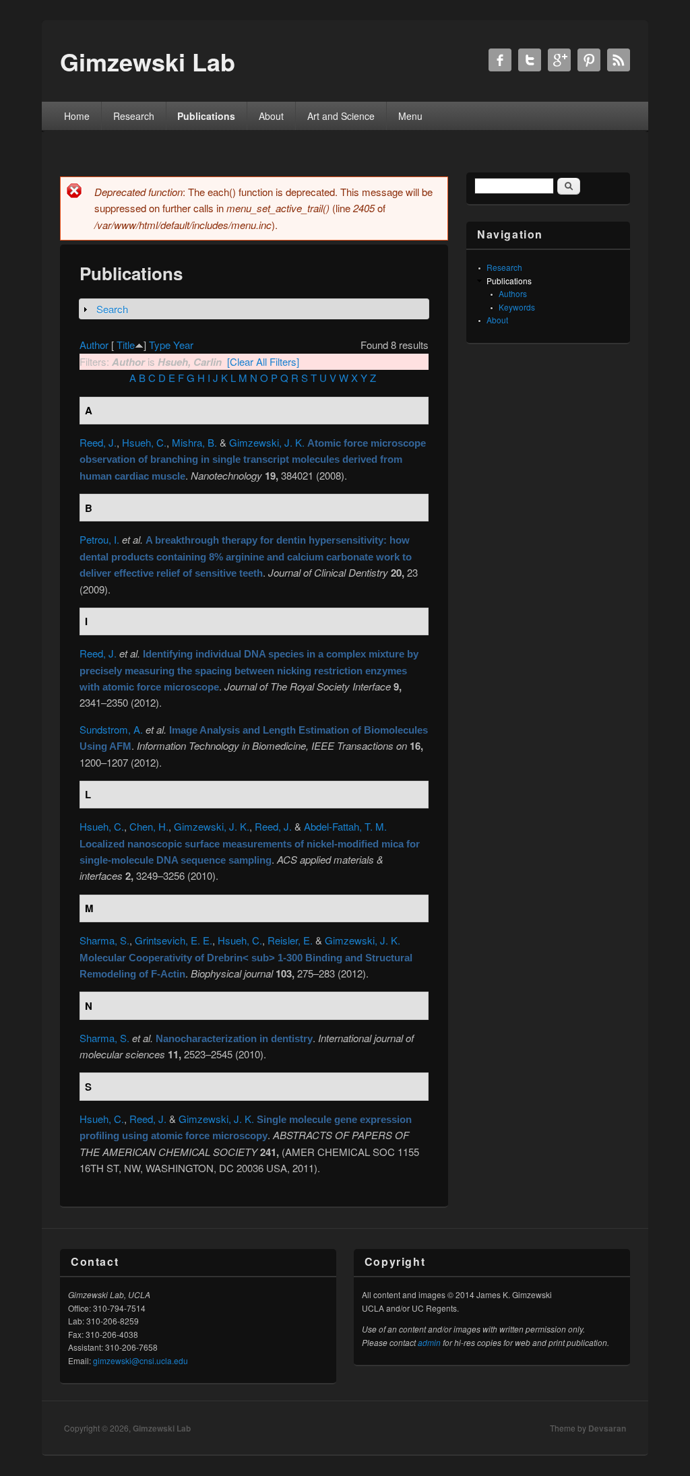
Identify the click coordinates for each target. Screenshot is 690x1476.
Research (133, 116)
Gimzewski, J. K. (267, 442)
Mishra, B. (194, 442)
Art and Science (341, 116)
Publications (206, 116)
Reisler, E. (290, 940)
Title (126, 345)
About (271, 116)
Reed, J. (98, 442)
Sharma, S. (104, 940)
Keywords (517, 307)
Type (159, 345)
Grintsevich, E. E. (173, 940)
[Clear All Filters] (263, 361)
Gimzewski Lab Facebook (500, 60)
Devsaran (607, 1428)
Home (77, 116)
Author (94, 345)
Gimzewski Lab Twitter (529, 60)
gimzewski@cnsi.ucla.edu (140, 1360)
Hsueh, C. (144, 442)
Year (183, 345)
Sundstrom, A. (111, 729)
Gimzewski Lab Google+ (559, 60)
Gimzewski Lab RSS (618, 60)
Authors (513, 293)
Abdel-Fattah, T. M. (345, 826)
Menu (410, 116)
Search (112, 309)
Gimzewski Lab (162, 1428)
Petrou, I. (99, 539)
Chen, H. (148, 826)
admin (429, 1342)
